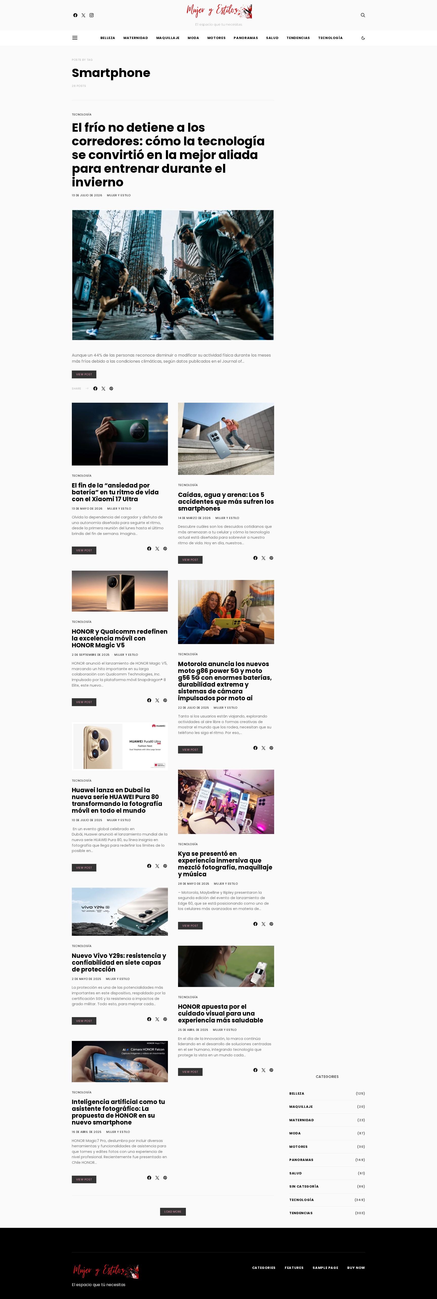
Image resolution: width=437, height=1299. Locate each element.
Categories (264, 1267)
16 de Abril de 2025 (86, 1132)
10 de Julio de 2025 (87, 820)
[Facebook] (75, 15)
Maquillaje (168, 37)
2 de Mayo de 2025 (86, 979)
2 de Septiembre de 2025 (91, 655)
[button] (363, 38)
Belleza (108, 37)
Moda (193, 37)
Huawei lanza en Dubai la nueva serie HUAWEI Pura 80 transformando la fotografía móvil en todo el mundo (117, 800)
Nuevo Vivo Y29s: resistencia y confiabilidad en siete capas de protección (119, 963)
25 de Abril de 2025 (193, 1030)
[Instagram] (91, 15)
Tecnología (330, 37)
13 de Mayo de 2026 (87, 509)
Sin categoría (304, 1186)
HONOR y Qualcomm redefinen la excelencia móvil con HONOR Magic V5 (120, 638)
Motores (216, 37)
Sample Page (325, 1267)
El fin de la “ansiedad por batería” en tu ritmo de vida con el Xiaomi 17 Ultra (115, 492)
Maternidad (135, 37)
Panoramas (246, 37)
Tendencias (298, 37)
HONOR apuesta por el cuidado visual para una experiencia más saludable (220, 1013)
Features (294, 1267)
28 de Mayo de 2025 (193, 884)
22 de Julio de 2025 (193, 708)
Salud (272, 37)
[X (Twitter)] (83, 15)
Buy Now (356, 1267)
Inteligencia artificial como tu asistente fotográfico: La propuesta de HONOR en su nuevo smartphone (118, 1112)
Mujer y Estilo (119, 195)
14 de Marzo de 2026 (194, 518)
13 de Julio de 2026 (87, 195)
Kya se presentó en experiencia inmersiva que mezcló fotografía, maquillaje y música (225, 863)
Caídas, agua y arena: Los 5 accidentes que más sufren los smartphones (226, 502)
